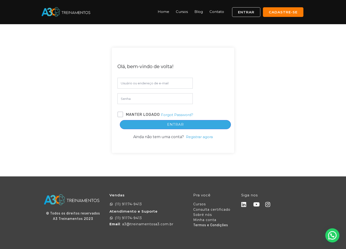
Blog (198, 11)
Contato (216, 11)
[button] (332, 235)
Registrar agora (199, 137)
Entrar (175, 124)
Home (163, 11)
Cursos (182, 11)
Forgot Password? (177, 115)
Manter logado (143, 114)
